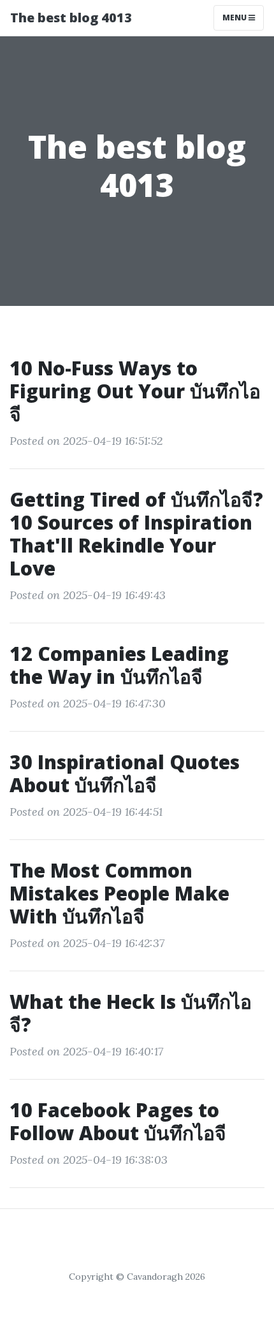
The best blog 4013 (71, 17)
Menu (235, 17)
